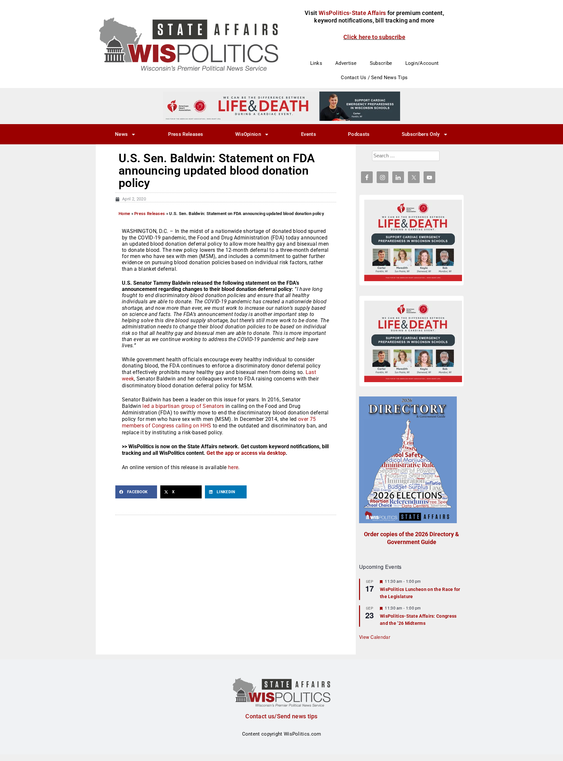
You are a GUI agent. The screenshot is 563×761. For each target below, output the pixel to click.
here (233, 467)
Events (308, 134)
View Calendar (374, 637)
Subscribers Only (421, 134)
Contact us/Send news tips (281, 716)
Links (316, 63)
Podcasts (358, 134)
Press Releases (185, 134)
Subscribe (381, 63)
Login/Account (422, 63)
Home (124, 213)
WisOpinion (248, 134)
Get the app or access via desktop (246, 453)
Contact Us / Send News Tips (374, 77)
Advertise (346, 63)
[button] (136, 491)
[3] (281, 106)
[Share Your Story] (413, 240)
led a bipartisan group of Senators (183, 406)
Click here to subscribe (374, 37)
